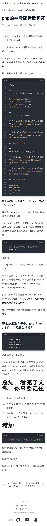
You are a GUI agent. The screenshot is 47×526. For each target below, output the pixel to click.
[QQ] (36, 520)
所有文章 (11, 10)
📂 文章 (12, 3)
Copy (41, 80)
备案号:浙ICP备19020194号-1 (23, 512)
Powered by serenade (23, 505)
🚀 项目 (27, 3)
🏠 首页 (5, 3)
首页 (4, 10)
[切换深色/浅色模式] (42, 3)
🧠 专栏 (20, 3)
